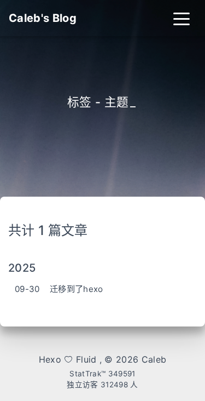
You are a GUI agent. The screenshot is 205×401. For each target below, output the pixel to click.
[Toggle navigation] (181, 18)
